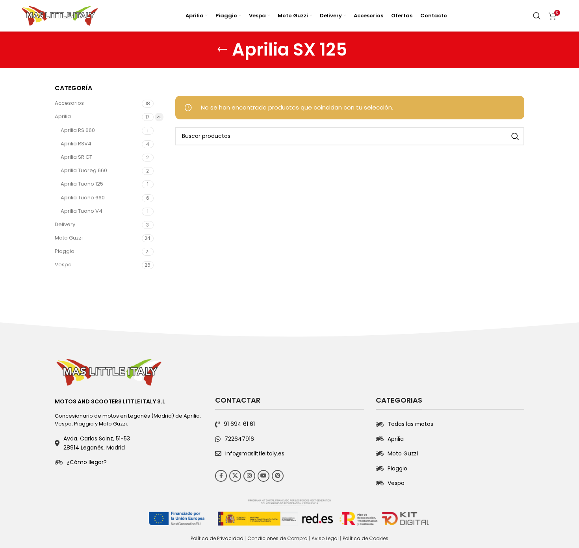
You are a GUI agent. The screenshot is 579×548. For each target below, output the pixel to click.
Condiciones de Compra (277, 538)
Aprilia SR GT (76, 157)
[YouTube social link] (263, 476)
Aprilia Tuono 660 (83, 197)
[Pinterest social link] (278, 476)
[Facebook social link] (221, 476)
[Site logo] (59, 15)
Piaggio (64, 251)
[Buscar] (537, 16)
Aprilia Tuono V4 (81, 211)
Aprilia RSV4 (76, 143)
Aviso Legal (325, 538)
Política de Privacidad (217, 538)
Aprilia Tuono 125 (82, 184)
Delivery (65, 224)
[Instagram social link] (249, 476)
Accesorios (69, 103)
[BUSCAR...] (515, 136)
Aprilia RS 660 (78, 130)
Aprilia (63, 116)
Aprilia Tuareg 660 (84, 170)
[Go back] (222, 50)
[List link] (129, 462)
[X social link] (235, 476)
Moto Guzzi (69, 237)
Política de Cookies (365, 538)
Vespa (63, 264)
